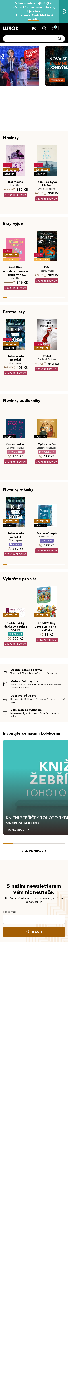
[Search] (59, 38)
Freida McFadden (47, 359)
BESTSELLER (10, 169)
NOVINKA (9, 174)
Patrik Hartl (15, 278)
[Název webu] (10, 28)
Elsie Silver (15, 185)
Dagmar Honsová (15, 447)
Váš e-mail (9, 911)
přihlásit (34, 932)
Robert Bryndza (47, 270)
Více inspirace (32, 851)
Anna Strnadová (46, 188)
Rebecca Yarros (46, 536)
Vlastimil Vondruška (47, 447)
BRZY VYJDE (10, 259)
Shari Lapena (15, 363)
